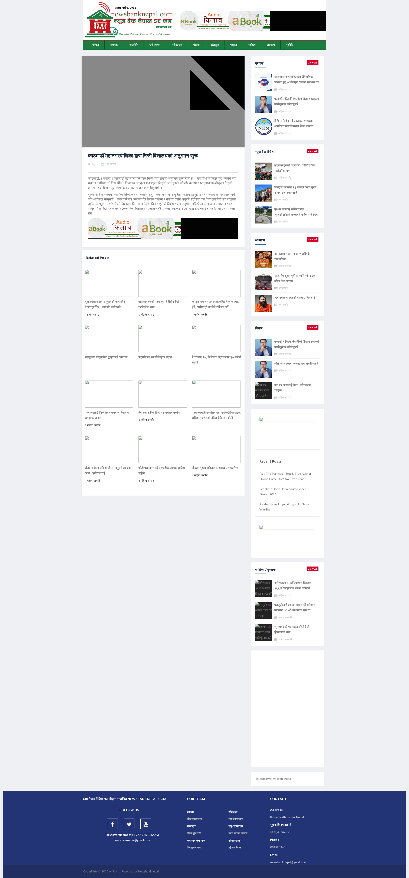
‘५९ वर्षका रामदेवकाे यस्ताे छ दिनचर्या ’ (295, 297)
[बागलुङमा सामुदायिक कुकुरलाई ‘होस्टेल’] (109, 338)
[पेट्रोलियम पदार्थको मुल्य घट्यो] (162, 338)
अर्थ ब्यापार (155, 44)
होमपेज (95, 44)
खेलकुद (215, 44)
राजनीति (134, 44)
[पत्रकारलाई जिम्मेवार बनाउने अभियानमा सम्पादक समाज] (109, 393)
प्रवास (233, 44)
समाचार (114, 44)
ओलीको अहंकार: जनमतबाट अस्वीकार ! (296, 363)
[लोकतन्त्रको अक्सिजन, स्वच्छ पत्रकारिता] (216, 449)
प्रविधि (289, 44)
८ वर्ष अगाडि (110, 164)
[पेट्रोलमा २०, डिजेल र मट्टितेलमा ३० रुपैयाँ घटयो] (216, 338)
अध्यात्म (271, 44)
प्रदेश (196, 44)
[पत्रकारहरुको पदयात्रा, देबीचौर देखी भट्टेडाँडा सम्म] (162, 283)
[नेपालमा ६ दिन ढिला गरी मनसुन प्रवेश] (162, 393)
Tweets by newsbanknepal (273, 778)
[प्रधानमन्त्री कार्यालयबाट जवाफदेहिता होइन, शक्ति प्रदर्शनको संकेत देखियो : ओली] (216, 393)
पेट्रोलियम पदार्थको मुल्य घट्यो (155, 357)
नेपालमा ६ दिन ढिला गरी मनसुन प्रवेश (159, 412)
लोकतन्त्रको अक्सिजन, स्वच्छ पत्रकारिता (215, 468)
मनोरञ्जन (177, 44)
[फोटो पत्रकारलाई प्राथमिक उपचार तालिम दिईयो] (162, 449)
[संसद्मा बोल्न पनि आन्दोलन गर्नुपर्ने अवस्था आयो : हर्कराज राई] (109, 449)
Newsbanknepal (148, 871)
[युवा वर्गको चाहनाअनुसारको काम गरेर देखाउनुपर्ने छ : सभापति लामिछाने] (109, 283)
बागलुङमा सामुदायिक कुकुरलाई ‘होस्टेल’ (106, 357)
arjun (94, 164)
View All (313, 62)
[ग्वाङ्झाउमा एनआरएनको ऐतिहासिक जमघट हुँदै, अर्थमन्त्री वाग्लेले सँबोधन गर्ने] (216, 283)
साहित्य (252, 44)
